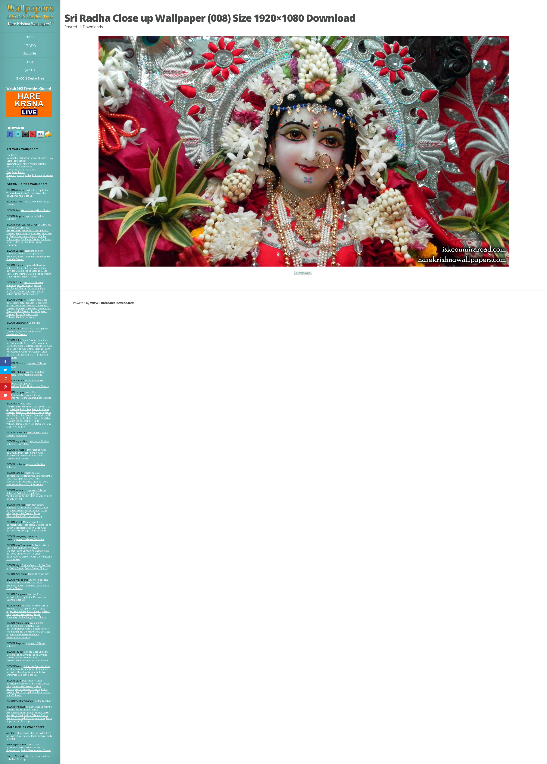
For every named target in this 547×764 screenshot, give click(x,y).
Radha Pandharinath (38, 573)
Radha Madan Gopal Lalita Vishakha (28, 530)
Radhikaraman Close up (22, 628)
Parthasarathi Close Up (21, 343)
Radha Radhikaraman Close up (22, 636)
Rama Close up (23, 233)
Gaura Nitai (34, 322)
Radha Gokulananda (20, 736)
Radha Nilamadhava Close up (34, 386)
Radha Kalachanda (25, 331)
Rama (15, 172)
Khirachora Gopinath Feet (22, 669)
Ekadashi (43, 157)
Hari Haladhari (37, 756)
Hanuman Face (29, 406)
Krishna (33, 163)
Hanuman (16, 230)
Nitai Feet (20, 308)
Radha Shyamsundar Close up (36, 397)
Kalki (19, 163)
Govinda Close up (25, 253)
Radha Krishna (34, 585)
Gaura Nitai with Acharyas (23, 291)
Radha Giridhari (43, 700)
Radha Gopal (30, 201)
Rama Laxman (23, 423)
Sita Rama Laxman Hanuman (24, 243)
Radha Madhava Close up (29, 374)
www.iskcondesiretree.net (112, 303)
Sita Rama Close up (30, 239)
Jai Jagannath (16, 162)
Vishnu (20, 175)
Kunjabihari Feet (18, 611)
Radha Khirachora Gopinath (24, 672)
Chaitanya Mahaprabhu (12, 156)
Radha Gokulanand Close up (24, 236)
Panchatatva (23, 443)
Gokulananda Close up (26, 733)
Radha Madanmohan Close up (26, 691)
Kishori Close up (19, 288)
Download (303, 273)
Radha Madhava (34, 597)
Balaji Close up (34, 605)
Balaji (24, 605)
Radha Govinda (35, 256)
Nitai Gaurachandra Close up (28, 310)
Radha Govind (17, 568)
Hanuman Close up (31, 230)
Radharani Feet (29, 276)
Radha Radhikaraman (21, 634)
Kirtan (26, 163)
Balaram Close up (34, 706)
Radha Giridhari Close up (29, 516)
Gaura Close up (29, 210)
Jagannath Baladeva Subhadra (25, 466)
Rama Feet (36, 233)
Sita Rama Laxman (19, 354)
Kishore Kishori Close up (26, 293)
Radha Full (37, 409)
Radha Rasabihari (24, 418)
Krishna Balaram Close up (27, 689)
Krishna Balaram (19, 631)
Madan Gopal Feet (19, 524)
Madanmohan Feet (19, 683)
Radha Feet (37, 545)
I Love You (18, 160)
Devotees (34, 157)
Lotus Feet (20, 166)
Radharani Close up (26, 317)
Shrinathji (20, 169)
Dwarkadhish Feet (19, 452)
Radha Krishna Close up (24, 273)
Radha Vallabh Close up (26, 495)
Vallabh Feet (16, 498)
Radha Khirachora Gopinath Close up (25, 674)
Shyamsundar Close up (21, 395)
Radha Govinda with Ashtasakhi (32, 660)
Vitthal (28, 175)
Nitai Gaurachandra (36, 308)
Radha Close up (33, 190)
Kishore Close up (25, 285)
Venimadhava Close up (21, 195)
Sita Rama (36, 423)
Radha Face (25, 409)
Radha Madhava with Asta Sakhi (27, 483)
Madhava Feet (17, 475)
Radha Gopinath (15, 174)
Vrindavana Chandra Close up (25, 556)
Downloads (93, 26)
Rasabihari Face (23, 412)
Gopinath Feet (36, 305)
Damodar (24, 157)
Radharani (37, 175)
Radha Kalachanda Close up (23, 333)
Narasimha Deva (32, 475)
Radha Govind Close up (36, 568)
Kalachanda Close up (32, 328)
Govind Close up (29, 565)
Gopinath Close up (19, 305)
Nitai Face (14, 409)
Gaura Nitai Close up (32, 348)
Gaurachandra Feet (19, 302)
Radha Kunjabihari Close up (33, 617)
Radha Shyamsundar (34, 718)
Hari (27, 756)
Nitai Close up (44, 210)
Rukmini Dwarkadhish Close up (24, 457)
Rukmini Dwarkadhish (21, 455)
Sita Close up (37, 412)
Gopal (32, 302)
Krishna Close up (25, 582)
